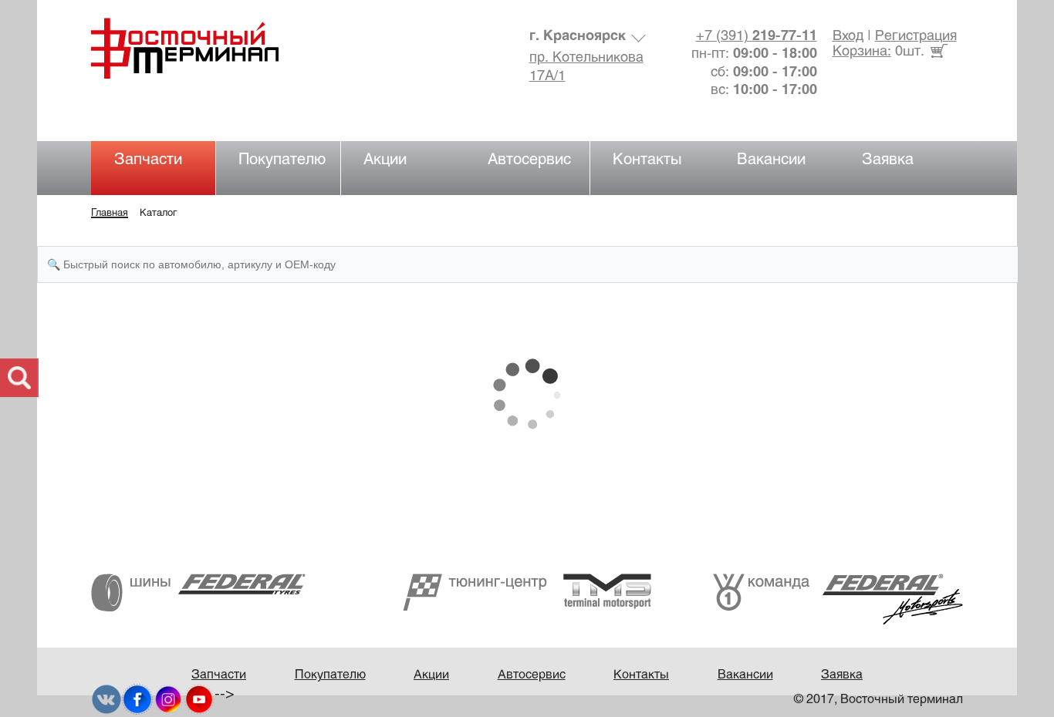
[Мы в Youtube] (199, 699)
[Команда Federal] (838, 598)
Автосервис (529, 160)
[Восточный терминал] (200, 48)
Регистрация (916, 36)
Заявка (888, 160)
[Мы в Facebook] (137, 699)
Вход (848, 36)
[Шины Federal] (198, 592)
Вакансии (771, 160)
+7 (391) (756, 36)
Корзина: (862, 52)
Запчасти (148, 160)
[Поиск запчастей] (19, 377)
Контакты (647, 160)
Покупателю (282, 160)
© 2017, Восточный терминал (878, 699)
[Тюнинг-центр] (527, 591)
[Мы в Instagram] (168, 699)
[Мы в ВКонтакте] (106, 699)
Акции (385, 160)
